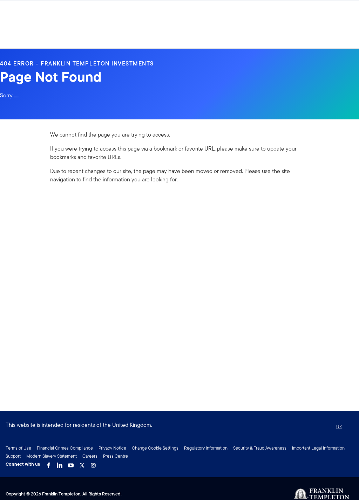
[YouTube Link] (70, 463)
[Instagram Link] (93, 463)
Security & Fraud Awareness (259, 448)
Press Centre (115, 456)
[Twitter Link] (82, 463)
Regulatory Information (206, 448)
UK (339, 426)
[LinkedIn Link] (59, 463)
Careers (89, 456)
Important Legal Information (318, 448)
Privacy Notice (112, 448)
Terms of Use (18, 448)
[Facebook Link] (48, 463)
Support (13, 456)
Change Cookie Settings (155, 448)
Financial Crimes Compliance (65, 448)
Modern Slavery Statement (51, 456)
